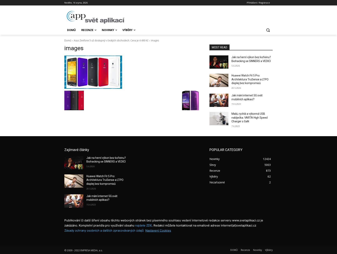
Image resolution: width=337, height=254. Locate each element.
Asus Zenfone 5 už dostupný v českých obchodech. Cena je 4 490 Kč (111, 40)
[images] (132, 72)
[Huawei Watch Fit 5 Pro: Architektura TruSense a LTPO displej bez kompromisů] (218, 80)
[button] (268, 30)
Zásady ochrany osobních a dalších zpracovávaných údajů (104, 230)
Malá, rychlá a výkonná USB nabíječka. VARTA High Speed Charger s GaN (249, 117)
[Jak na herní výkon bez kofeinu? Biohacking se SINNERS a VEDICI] (218, 62)
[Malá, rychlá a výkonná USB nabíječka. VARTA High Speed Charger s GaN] (218, 118)
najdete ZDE (143, 225)
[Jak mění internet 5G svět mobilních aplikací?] (218, 100)
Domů (67, 40)
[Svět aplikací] (95, 17)
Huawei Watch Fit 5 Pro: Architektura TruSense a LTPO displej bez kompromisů (250, 79)
